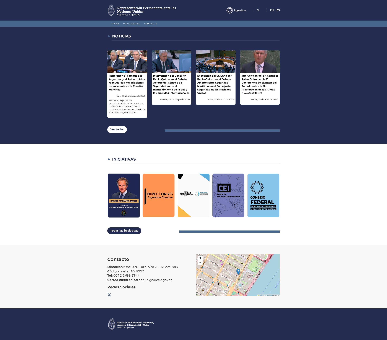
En (272, 10)
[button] (238, 272)
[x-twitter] (258, 10)
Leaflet (261, 295)
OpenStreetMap (269, 295)
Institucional (131, 23)
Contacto (150, 23)
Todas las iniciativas (124, 230)
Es (278, 10)
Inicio (115, 23)
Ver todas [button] (117, 129)
